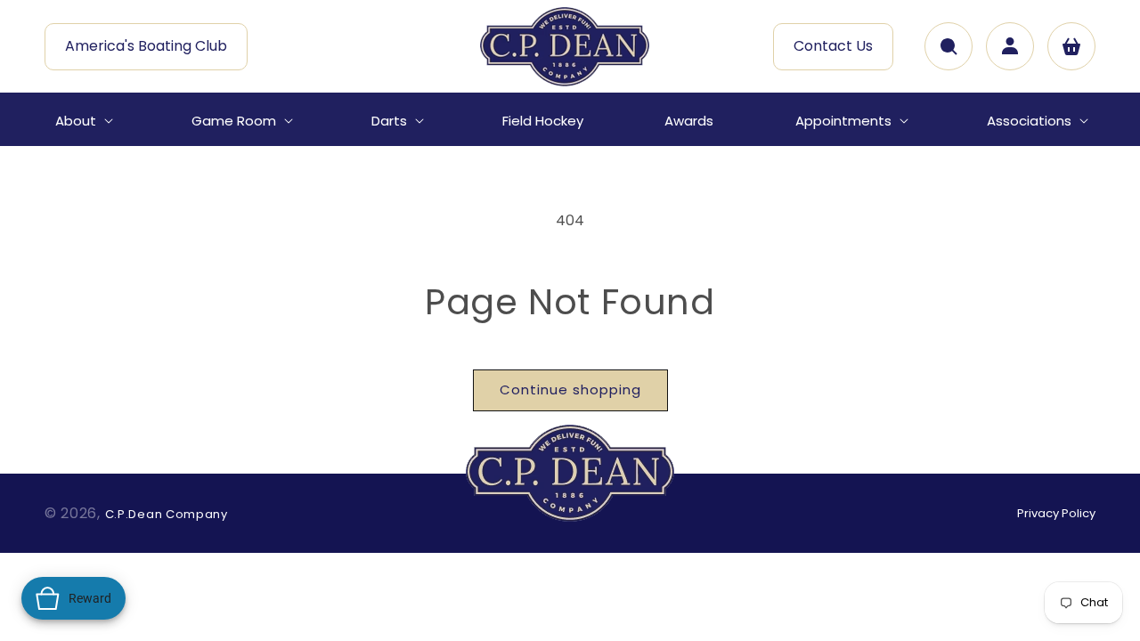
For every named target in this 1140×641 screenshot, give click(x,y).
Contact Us (833, 46)
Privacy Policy (1056, 513)
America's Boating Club (146, 46)
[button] (82, 121)
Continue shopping (570, 389)
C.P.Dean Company (166, 514)
